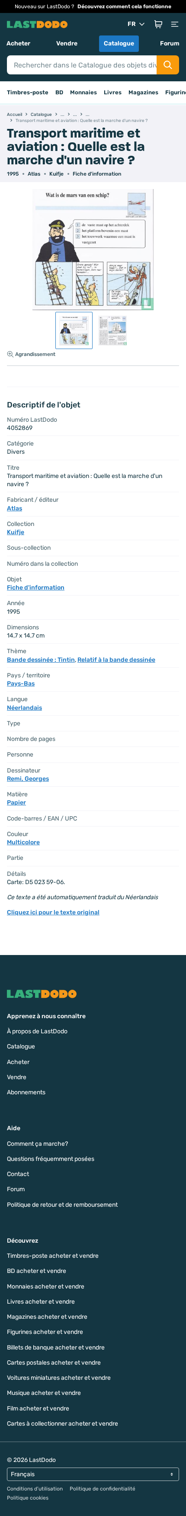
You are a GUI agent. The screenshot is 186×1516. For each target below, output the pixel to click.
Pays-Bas (21, 683)
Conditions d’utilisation (35, 1489)
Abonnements (26, 1092)
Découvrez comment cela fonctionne (124, 6)
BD (59, 92)
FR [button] (132, 24)
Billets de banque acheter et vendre (56, 1347)
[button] (158, 24)
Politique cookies (27, 1498)
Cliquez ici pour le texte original (53, 912)
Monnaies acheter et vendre (45, 1286)
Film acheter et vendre (38, 1408)
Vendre (66, 43)
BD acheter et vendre (36, 1271)
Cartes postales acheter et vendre (54, 1362)
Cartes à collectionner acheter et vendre (62, 1423)
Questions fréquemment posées (50, 1159)
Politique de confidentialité (102, 1489)
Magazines (143, 92)
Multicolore (23, 842)
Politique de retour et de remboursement (62, 1204)
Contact (18, 1174)
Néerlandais (24, 708)
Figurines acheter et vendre (45, 1332)
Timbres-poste (27, 92)
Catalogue (119, 43)
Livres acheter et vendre (41, 1301)
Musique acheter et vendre (44, 1393)
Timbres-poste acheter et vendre (53, 1256)
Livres (113, 92)
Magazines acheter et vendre (47, 1316)
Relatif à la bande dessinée (116, 659)
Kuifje (56, 174)
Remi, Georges (28, 778)
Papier (16, 802)
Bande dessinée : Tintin (41, 659)
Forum (170, 43)
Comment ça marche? (37, 1143)
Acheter (18, 43)
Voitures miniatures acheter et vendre (59, 1377)
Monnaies (83, 92)
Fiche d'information (97, 174)
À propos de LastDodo (37, 1031)
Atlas (34, 174)
